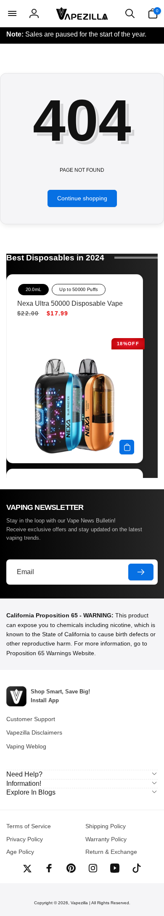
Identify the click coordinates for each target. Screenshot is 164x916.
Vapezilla (79, 902)
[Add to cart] (126, 447)
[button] (11, 13)
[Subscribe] (140, 572)
